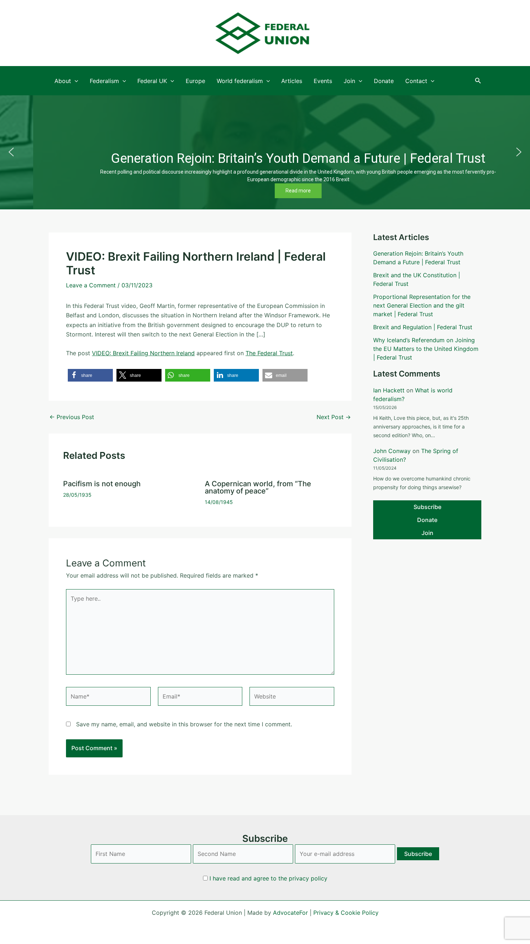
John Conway (392, 450)
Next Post (334, 417)
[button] (478, 80)
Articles (291, 80)
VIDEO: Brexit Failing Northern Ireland (143, 353)
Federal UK (152, 80)
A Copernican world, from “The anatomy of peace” (258, 487)
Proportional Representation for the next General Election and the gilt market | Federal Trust (422, 305)
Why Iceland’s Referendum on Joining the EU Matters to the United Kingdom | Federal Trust (425, 348)
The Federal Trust (269, 353)
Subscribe (427, 506)
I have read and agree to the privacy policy (268, 878)
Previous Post (71, 417)
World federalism (240, 80)
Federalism (104, 80)
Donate (384, 80)
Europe (195, 80)
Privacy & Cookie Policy (346, 912)
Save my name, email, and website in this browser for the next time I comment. (184, 724)
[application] (74, 80)
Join (349, 80)
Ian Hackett (389, 390)
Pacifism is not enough (102, 483)
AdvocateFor (290, 912)
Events (323, 80)
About (62, 80)
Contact (416, 80)
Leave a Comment (91, 285)
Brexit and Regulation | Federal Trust (422, 327)
